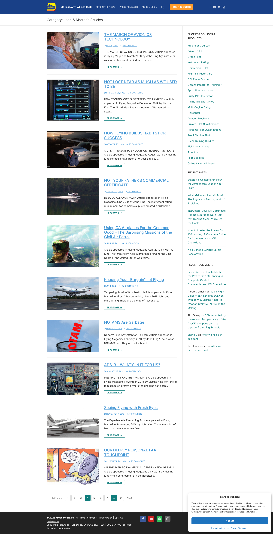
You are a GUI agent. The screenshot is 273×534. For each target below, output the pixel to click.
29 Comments (135, 144)
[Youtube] (214, 7)
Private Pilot (195, 51)
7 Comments (134, 191)
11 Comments (130, 45)
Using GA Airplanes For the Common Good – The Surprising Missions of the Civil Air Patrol (138, 232)
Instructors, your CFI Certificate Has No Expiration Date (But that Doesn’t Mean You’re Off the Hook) (207, 217)
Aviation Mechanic (198, 118)
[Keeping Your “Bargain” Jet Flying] (73, 293)
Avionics (193, 152)
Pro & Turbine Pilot (199, 135)
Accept (230, 520)
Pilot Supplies (196, 157)
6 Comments (135, 414)
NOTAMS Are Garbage (124, 322)
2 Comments (131, 286)
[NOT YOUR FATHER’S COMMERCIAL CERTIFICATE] (73, 196)
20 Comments (137, 461)
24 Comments (131, 243)
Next (130, 497)
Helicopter (194, 112)
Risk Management (198, 146)
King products (181, 7)
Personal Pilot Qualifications (204, 129)
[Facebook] (210, 7)
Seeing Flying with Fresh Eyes (131, 407)
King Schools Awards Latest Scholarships (204, 251)
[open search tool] (162, 7)
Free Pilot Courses (199, 45)
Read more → (114, 67)
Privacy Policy (105, 517)
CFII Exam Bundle (198, 79)
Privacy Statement (239, 528)
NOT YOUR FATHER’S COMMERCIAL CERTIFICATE (136, 182)
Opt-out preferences (220, 528)
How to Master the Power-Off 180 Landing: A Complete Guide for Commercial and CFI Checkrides (207, 236)
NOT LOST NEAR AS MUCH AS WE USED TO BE (140, 84)
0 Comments (136, 93)
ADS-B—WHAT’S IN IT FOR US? (132, 365)
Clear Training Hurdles (201, 141)
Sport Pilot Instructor (200, 90)
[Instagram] (224, 7)
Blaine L (192, 334)
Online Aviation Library (201, 163)
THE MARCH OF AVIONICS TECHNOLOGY (128, 36)
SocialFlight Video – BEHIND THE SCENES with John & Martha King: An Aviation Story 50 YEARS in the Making (206, 300)
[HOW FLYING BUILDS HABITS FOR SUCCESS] (73, 149)
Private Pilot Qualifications (203, 124)
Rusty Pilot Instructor (200, 96)
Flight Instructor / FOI (200, 73)
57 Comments (133, 329)
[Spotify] (219, 7)
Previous (55, 497)
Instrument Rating (198, 62)
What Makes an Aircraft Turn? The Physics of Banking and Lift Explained (206, 199)
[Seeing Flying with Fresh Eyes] (73, 421)
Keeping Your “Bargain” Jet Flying (134, 279)
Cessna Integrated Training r (204, 84)
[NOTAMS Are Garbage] (73, 336)
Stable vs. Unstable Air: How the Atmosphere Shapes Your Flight (205, 183)
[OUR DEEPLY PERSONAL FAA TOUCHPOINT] (73, 466)
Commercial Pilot (198, 68)
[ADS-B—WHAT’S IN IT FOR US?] (73, 379)
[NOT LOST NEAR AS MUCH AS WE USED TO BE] (73, 100)
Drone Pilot (194, 56)
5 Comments (135, 371)
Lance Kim (194, 272)
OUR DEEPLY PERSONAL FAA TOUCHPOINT (130, 452)
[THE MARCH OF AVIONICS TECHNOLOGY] (73, 50)
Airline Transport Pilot (201, 101)
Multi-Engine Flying (199, 107)
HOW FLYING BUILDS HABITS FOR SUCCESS (135, 135)
